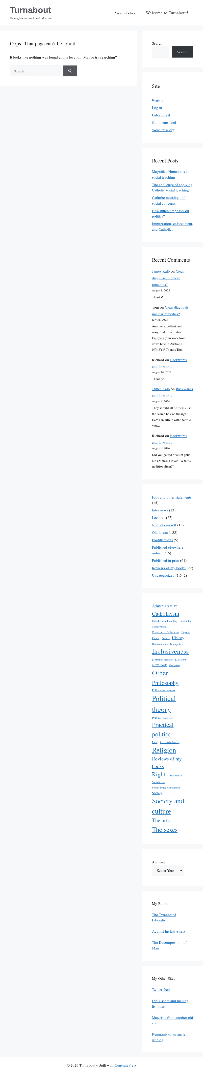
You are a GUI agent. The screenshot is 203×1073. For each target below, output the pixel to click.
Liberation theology (162, 659)
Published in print (165, 560)
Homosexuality (160, 644)
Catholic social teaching (165, 621)
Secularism (176, 775)
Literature (180, 659)
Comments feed (164, 122)
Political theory (164, 703)
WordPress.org (163, 129)
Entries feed (161, 114)
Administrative (165, 606)
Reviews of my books (169, 567)
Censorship (185, 621)
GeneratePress (125, 1065)
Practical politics (163, 729)
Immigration (176, 644)
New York (159, 665)
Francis (166, 638)
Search (157, 43)
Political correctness (163, 690)
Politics (156, 718)
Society (157, 792)
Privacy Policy (125, 12)
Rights (160, 774)
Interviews (160, 509)
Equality (185, 632)
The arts (161, 820)
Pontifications (162, 539)
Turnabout (30, 10)
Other (160, 672)
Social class (158, 782)
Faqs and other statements (172, 497)
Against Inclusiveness (168, 931)
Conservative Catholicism (165, 632)
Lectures (158, 517)
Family (155, 638)
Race (154, 742)
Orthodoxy (174, 665)
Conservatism (159, 626)
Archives (159, 861)
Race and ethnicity (169, 742)
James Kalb (161, 271)
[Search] (70, 71)
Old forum (160, 532)
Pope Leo (168, 718)
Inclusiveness (170, 651)
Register (158, 99)
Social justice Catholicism (166, 787)
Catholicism (165, 613)
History (178, 637)
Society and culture (168, 806)
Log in (157, 107)
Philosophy (165, 683)
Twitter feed (161, 989)
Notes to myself (164, 524)
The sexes (165, 829)
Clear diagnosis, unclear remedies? (168, 278)
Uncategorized (163, 575)
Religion (164, 750)
